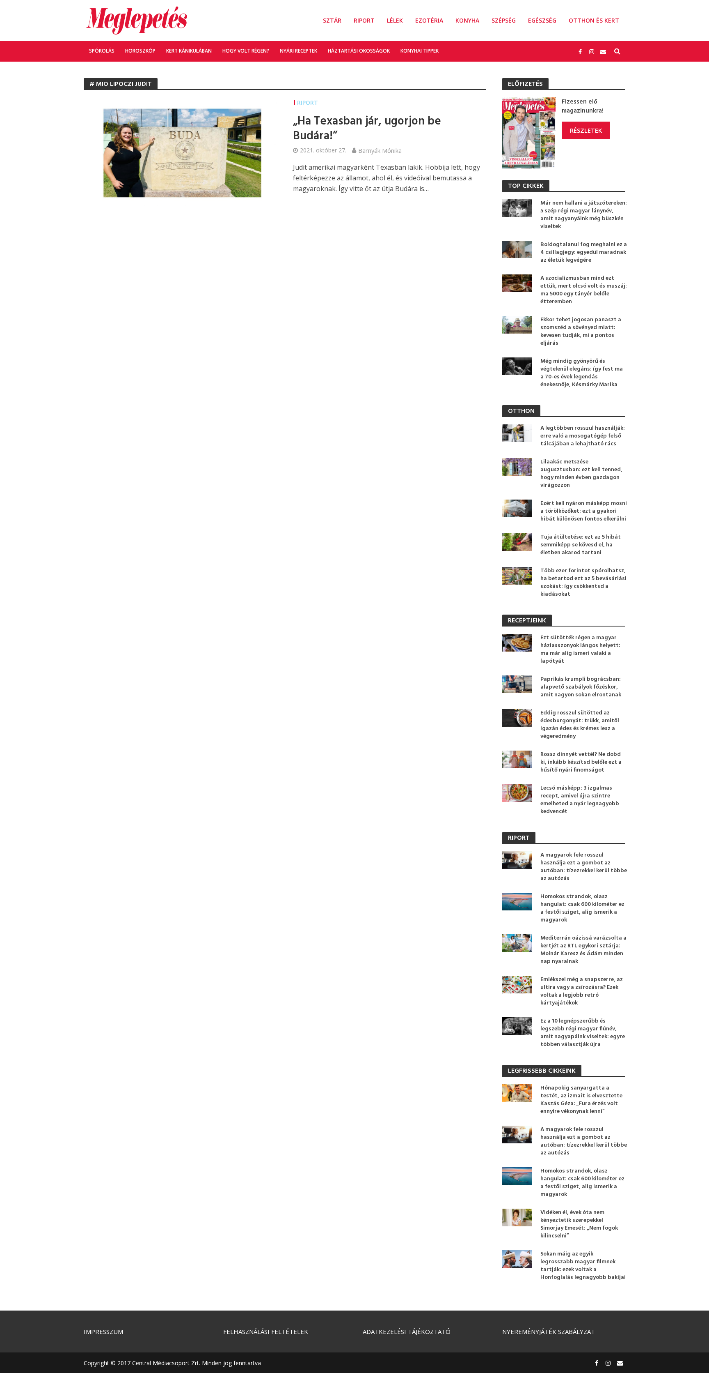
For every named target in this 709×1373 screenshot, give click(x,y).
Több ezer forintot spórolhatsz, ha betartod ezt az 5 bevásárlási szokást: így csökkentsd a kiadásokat (583, 582)
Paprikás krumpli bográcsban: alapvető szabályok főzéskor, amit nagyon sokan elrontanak (580, 687)
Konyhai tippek (419, 50)
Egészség (542, 20)
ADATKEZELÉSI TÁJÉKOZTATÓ (407, 1331)
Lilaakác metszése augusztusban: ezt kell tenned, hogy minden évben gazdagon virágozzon (581, 473)
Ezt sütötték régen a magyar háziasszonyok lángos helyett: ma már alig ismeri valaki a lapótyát (580, 649)
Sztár (332, 20)
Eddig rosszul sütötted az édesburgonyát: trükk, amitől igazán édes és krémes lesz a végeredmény (579, 724)
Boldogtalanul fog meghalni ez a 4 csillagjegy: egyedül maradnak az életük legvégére (583, 252)
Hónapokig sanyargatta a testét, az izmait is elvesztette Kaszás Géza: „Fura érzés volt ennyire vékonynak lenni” (581, 1099)
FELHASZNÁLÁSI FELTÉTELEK (265, 1331)
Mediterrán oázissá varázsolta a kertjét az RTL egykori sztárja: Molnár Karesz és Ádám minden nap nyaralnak (583, 949)
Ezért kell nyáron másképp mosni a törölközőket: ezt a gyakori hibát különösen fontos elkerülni (583, 511)
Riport (364, 20)
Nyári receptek (298, 50)
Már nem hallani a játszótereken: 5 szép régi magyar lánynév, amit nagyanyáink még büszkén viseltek (583, 214)
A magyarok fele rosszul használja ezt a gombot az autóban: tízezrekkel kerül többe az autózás (583, 866)
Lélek (395, 20)
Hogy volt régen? (245, 50)
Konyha (467, 20)
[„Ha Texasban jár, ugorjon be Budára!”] (180, 151)
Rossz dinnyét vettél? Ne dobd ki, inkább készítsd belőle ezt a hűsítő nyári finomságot (581, 762)
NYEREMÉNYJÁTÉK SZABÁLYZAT (548, 1331)
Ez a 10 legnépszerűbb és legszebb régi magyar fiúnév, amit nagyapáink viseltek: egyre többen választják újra (582, 1032)
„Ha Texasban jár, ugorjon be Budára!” (367, 129)
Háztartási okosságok (359, 50)
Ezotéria (429, 20)
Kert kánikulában (189, 50)
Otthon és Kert (594, 20)
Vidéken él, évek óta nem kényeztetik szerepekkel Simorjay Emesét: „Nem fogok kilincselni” (579, 1224)
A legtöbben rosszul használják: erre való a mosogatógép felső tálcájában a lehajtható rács (582, 436)
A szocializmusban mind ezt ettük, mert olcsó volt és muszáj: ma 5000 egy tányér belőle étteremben (583, 290)
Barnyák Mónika (380, 150)
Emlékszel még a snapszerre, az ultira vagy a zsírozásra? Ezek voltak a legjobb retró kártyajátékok (581, 991)
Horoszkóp (140, 50)
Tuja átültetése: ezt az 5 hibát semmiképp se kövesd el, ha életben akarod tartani (580, 545)
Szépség (504, 20)
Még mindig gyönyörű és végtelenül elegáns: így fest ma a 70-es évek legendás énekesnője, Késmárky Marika (581, 373)
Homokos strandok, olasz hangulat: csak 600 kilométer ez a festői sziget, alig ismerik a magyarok (582, 908)
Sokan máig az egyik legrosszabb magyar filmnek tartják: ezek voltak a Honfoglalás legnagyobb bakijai (583, 1265)
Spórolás (101, 50)
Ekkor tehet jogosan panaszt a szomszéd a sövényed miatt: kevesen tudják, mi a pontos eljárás (580, 331)
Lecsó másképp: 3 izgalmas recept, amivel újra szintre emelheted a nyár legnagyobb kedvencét (579, 800)
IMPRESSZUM (103, 1331)
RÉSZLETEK (586, 130)
